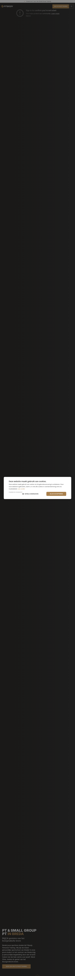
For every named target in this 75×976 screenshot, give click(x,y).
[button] (30, 494)
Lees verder (21, 489)
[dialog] (37, 488)
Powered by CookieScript (15, 492)
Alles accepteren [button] (56, 494)
